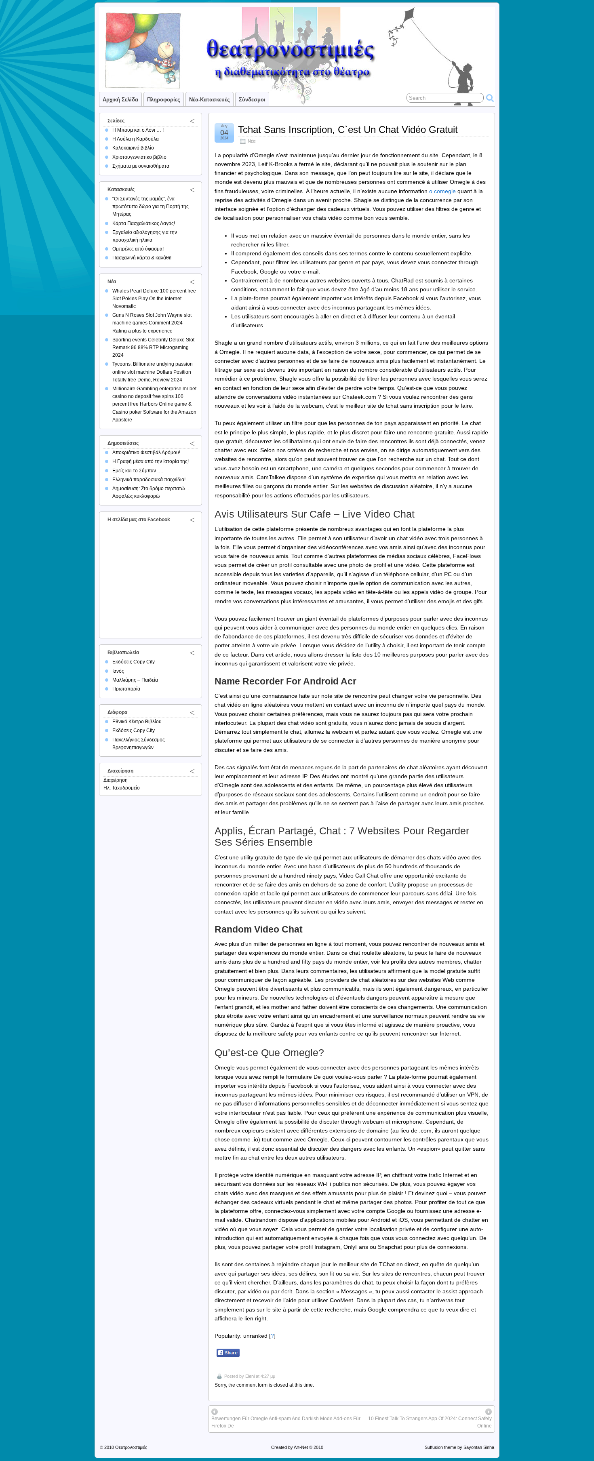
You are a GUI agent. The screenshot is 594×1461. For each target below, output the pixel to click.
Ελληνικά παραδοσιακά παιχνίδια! (148, 479)
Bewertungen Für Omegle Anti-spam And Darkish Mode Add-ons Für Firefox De (285, 1422)
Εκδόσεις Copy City (133, 662)
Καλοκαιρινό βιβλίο (133, 148)
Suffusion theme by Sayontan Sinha (459, 1447)
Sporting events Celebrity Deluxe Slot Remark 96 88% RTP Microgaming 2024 (153, 347)
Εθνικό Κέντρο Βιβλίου (137, 721)
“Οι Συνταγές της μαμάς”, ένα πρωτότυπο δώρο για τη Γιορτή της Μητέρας (150, 206)
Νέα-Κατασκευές (209, 100)
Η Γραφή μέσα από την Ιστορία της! (150, 461)
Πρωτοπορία (126, 689)
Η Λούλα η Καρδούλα (135, 139)
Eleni (250, 1376)
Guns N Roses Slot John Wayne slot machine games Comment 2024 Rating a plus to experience (152, 322)
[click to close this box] (192, 121)
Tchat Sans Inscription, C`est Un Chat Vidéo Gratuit (348, 129)
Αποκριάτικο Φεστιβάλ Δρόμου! (146, 452)
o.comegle (442, 191)
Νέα (251, 141)
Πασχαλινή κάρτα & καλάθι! (141, 258)
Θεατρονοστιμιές (131, 1447)
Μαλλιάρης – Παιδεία (135, 680)
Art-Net (301, 1447)
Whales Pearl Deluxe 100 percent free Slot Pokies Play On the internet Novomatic (154, 298)
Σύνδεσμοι (252, 100)
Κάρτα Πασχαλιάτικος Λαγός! (143, 223)
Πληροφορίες (163, 100)
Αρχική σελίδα (120, 100)
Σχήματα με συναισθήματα (140, 166)
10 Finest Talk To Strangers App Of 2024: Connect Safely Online (430, 1422)
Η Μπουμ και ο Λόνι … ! (138, 130)
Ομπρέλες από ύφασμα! (138, 249)
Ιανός (118, 671)
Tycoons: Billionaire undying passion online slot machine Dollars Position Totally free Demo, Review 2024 (152, 371)
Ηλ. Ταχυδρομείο (121, 788)
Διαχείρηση (115, 780)
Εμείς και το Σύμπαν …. (137, 471)
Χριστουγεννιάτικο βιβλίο (139, 157)
